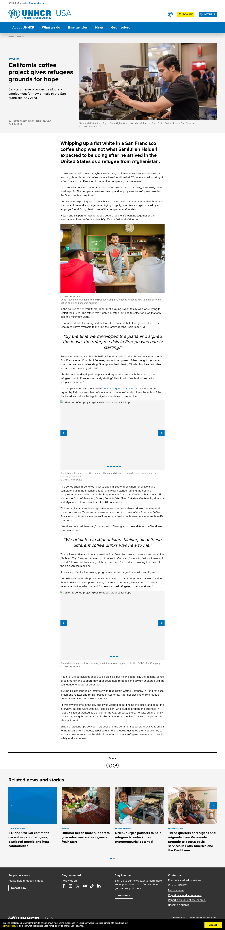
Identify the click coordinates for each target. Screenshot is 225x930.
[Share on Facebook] (116, 765)
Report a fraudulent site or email (187, 900)
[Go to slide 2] (114, 859)
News (99, 27)
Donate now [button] (18, 888)
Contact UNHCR (178, 885)
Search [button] (160, 14)
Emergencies (78, 27)
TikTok (92, 886)
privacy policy (9, 926)
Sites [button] (170, 14)
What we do (51, 27)
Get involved (121, 27)
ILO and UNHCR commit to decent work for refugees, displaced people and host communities (28, 839)
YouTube (85, 886)
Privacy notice (178, 917)
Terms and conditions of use (203, 917)
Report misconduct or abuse (185, 895)
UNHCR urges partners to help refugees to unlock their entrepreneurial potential (138, 837)
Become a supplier (179, 905)
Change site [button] (35, 3)
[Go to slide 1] (111, 859)
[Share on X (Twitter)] (109, 765)
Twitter (78, 886)
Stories (20, 36)
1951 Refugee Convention (119, 388)
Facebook (64, 886)
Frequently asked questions (184, 880)
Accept (213, 925)
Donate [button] (188, 14)
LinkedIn (99, 886)
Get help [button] (209, 14)
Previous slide (63, 433)
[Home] (29, 14)
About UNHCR (23, 27)
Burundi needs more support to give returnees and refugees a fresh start (86, 837)
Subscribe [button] (124, 895)
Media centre (176, 890)
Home (11, 36)
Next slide (161, 433)
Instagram (71, 886)
